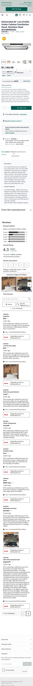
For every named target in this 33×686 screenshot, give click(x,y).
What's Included (9, 133)
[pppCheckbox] (3, 127)
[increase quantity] (5, 107)
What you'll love (6, 85)
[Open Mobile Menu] (2, 15)
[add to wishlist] (8, 108)
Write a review (20, 31)
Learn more (26, 81)
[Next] (29, 46)
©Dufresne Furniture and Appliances (10, 681)
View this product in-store (13, 121)
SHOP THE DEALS (16, 9)
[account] (27, 15)
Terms (9, 75)
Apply (4, 75)
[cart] (30, 15)
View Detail (23, 114)
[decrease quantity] (5, 109)
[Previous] (3, 46)
